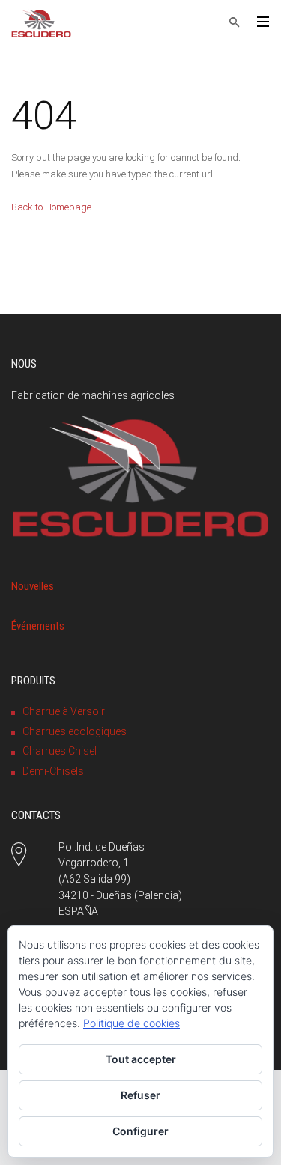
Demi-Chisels (53, 771)
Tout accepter (141, 1059)
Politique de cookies (131, 1023)
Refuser (140, 1095)
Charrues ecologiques (74, 731)
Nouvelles (32, 586)
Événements (37, 626)
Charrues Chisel (59, 751)
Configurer (140, 1131)
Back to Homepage (51, 207)
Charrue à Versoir (63, 711)
